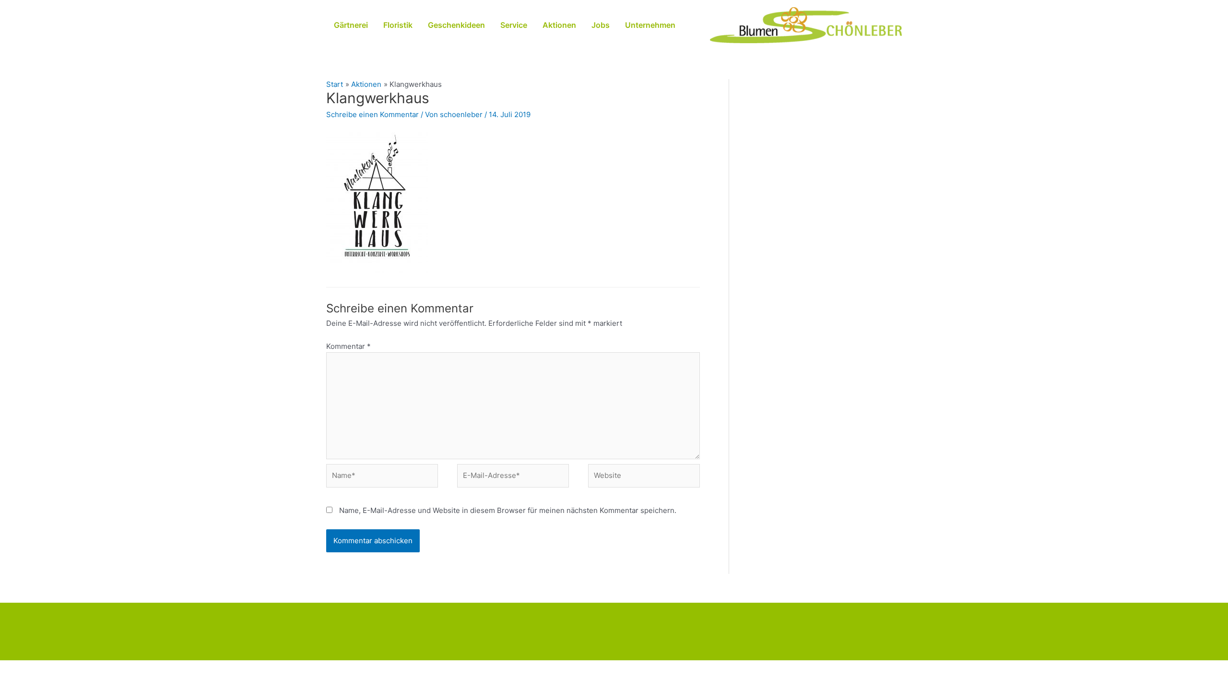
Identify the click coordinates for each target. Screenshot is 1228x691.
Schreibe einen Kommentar (372, 114)
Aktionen (559, 25)
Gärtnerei (351, 25)
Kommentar (348, 346)
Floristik (398, 25)
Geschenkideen (456, 25)
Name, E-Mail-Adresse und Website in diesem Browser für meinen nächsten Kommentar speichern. (507, 510)
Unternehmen (650, 25)
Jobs (600, 25)
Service (513, 25)
